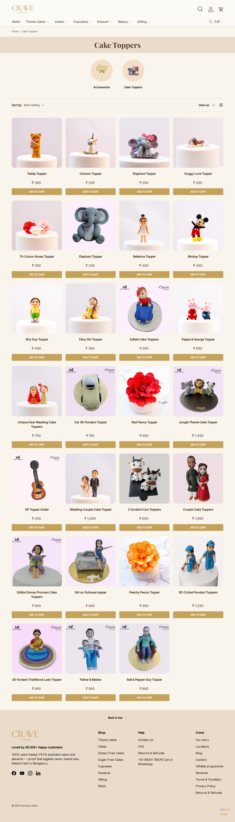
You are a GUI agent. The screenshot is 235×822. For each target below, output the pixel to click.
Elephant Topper (144, 173)
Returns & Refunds (151, 753)
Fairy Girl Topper (90, 339)
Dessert (103, 21)
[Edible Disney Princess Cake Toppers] (37, 561)
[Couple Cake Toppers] (198, 479)
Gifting (142, 21)
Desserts (104, 773)
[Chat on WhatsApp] (225, 812)
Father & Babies (90, 679)
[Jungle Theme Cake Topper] (198, 391)
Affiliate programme (209, 766)
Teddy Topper (36, 173)
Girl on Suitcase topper (90, 592)
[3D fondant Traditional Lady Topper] (37, 649)
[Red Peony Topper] (144, 391)
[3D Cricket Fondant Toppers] (198, 561)
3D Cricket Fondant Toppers (198, 592)
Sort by (17, 105)
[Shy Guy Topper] (37, 308)
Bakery (123, 21)
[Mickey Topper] (198, 226)
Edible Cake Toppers (144, 339)
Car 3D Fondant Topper (90, 422)
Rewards (202, 773)
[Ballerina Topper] (144, 226)
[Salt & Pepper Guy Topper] (144, 649)
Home (15, 31)
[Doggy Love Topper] (198, 143)
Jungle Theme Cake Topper (198, 422)
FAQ (141, 746)
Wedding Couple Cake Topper (91, 509)
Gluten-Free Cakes (111, 753)
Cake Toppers (29, 31)
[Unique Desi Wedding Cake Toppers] (37, 391)
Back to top (115, 717)
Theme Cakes (36, 21)
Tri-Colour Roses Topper (37, 256)
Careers (201, 760)
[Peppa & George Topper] (198, 308)
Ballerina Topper (144, 256)
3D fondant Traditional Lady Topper (37, 679)
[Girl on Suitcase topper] (91, 561)
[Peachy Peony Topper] (144, 561)
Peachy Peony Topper (144, 592)
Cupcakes (80, 21)
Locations (202, 746)
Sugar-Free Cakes (110, 760)
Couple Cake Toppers (198, 509)
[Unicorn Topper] (91, 143)
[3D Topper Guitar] (37, 479)
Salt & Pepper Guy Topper (144, 679)
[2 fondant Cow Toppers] (144, 479)
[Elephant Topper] (144, 143)
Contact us (145, 740)
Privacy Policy (206, 786)
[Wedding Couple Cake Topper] (91, 479)
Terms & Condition (208, 779)
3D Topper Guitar (37, 509)
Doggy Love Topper (198, 173)
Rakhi (16, 21)
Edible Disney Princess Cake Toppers (37, 594)
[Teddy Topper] (37, 143)
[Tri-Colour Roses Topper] (37, 226)
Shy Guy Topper (37, 339)
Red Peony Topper (144, 422)
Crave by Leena (28, 805)
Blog (199, 753)
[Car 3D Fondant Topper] (91, 391)
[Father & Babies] (91, 649)
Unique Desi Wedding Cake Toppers (37, 424)
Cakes (59, 21)
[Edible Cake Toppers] (144, 308)
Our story (202, 740)
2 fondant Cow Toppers (144, 509)
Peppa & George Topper (198, 339)
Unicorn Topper (91, 173)
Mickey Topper (198, 256)
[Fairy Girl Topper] (91, 308)
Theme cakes (107, 740)
